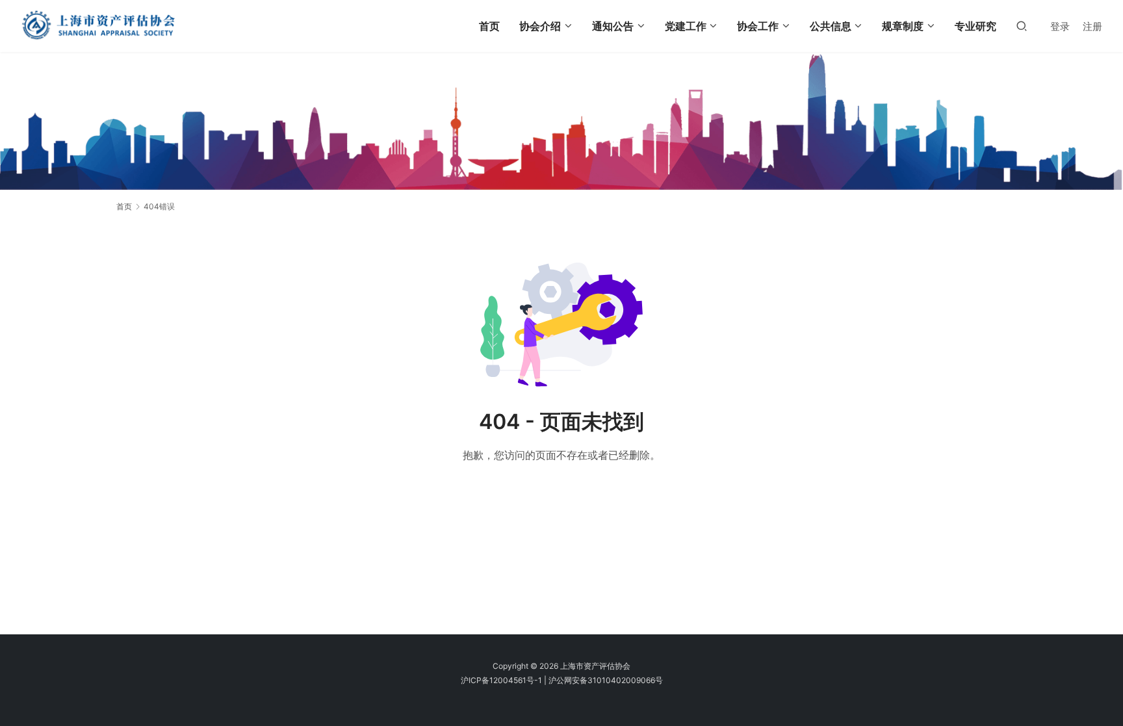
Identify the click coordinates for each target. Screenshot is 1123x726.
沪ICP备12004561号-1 (501, 680)
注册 (1092, 26)
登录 (1060, 26)
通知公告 (613, 25)
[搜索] (1021, 25)
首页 (489, 25)
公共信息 (830, 25)
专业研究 (975, 25)
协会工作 (758, 25)
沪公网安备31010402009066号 (606, 680)
